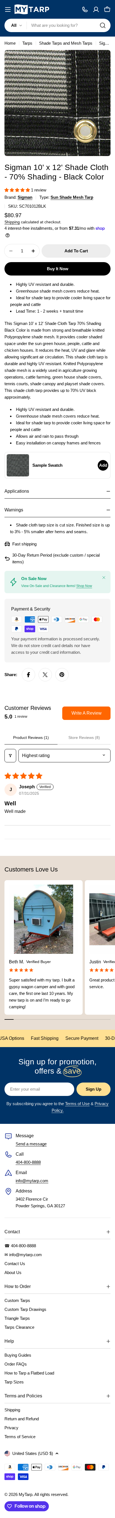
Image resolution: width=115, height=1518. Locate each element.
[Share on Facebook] (28, 674)
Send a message (31, 1143)
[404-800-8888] (85, 9)
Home (10, 43)
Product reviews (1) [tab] (31, 737)
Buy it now (57, 268)
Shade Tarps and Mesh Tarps (65, 43)
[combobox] (57, 25)
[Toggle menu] (7, 9)
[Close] (104, 577)
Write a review (86, 713)
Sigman (25, 197)
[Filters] (10, 755)
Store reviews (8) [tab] (84, 737)
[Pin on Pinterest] (62, 674)
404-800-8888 (28, 1162)
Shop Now (84, 586)
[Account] (96, 9)
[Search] (102, 25)
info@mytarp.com (32, 1180)
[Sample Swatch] (18, 465)
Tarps (27, 43)
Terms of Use (77, 1103)
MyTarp (25, 1494)
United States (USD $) (32, 1453)
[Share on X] (45, 674)
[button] (17, 190)
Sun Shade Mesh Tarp (72, 197)
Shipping (12, 222)
